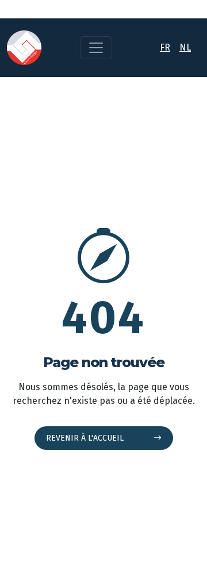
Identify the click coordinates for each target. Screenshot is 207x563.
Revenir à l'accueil (86, 438)
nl (185, 47)
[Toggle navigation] (96, 47)
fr (165, 47)
